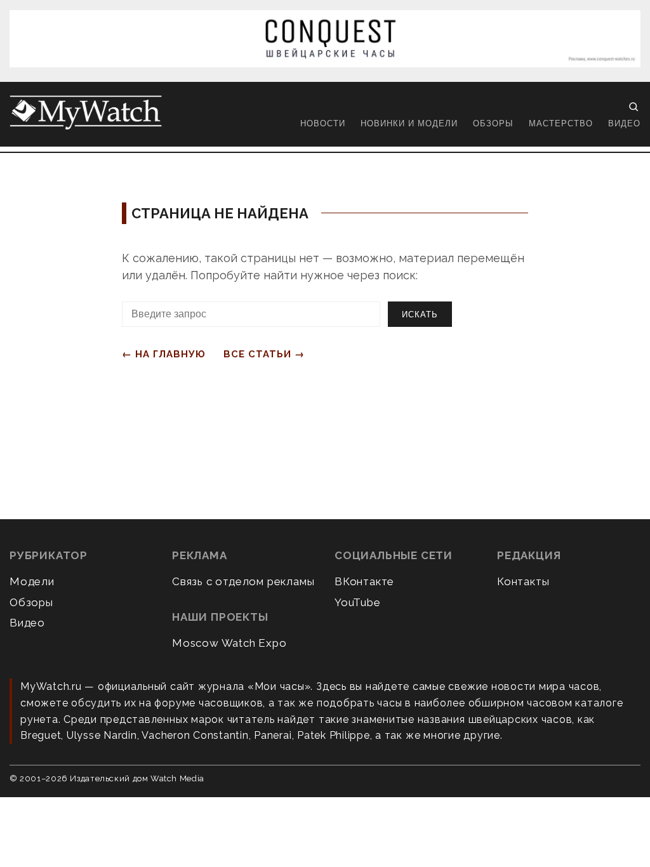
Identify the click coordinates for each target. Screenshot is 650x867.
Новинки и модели (409, 123)
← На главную (164, 354)
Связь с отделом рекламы (243, 581)
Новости (322, 123)
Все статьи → (264, 354)
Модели (32, 581)
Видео (624, 123)
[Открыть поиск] (633, 106)
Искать (420, 314)
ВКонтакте (364, 581)
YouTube (358, 602)
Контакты (523, 581)
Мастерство (561, 123)
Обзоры (493, 123)
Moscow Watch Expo (229, 643)
